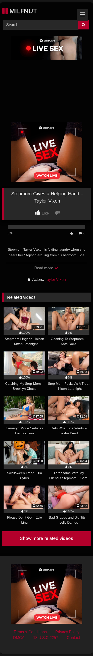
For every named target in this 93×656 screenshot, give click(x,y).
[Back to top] (78, 641)
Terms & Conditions (30, 632)
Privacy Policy (67, 632)
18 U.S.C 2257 (45, 638)
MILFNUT (22, 10)
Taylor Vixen (55, 279)
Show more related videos (46, 538)
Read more (44, 268)
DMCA (19, 638)
